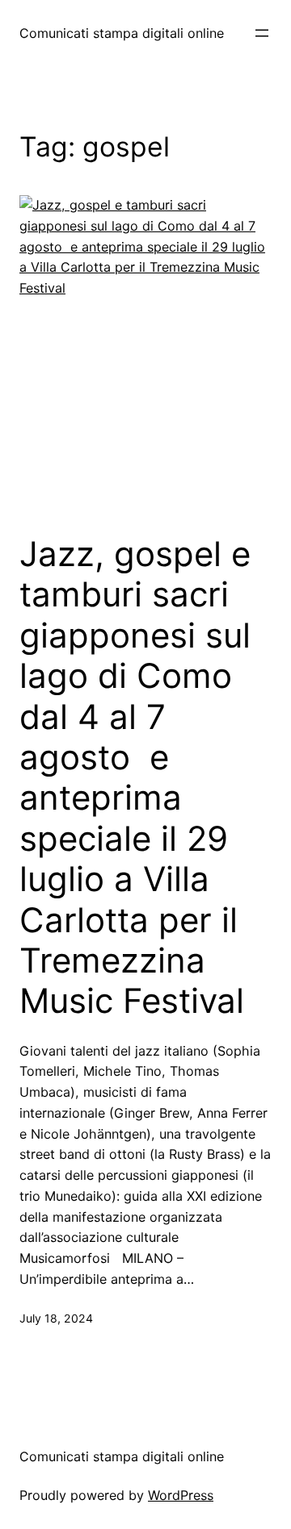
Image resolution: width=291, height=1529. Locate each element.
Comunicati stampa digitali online (121, 33)
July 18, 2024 (56, 1318)
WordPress (180, 1495)
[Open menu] (262, 33)
